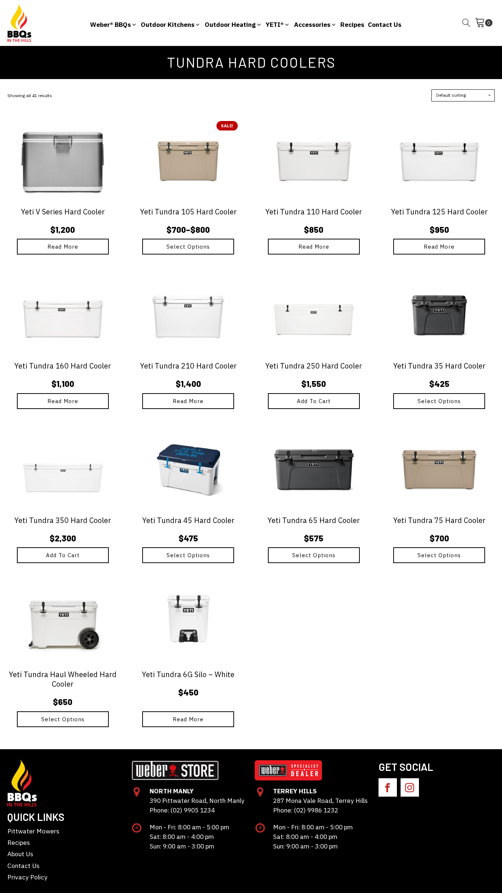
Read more (62, 246)
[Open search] (466, 22)
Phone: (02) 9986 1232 (305, 810)
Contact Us (23, 865)
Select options (188, 246)
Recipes (18, 842)
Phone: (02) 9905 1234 (182, 810)
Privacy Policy (27, 877)
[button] (113, 22)
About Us (20, 854)
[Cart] (484, 23)
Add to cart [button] (314, 401)
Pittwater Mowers (33, 831)
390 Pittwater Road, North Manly (197, 800)
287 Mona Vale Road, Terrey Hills (320, 800)
